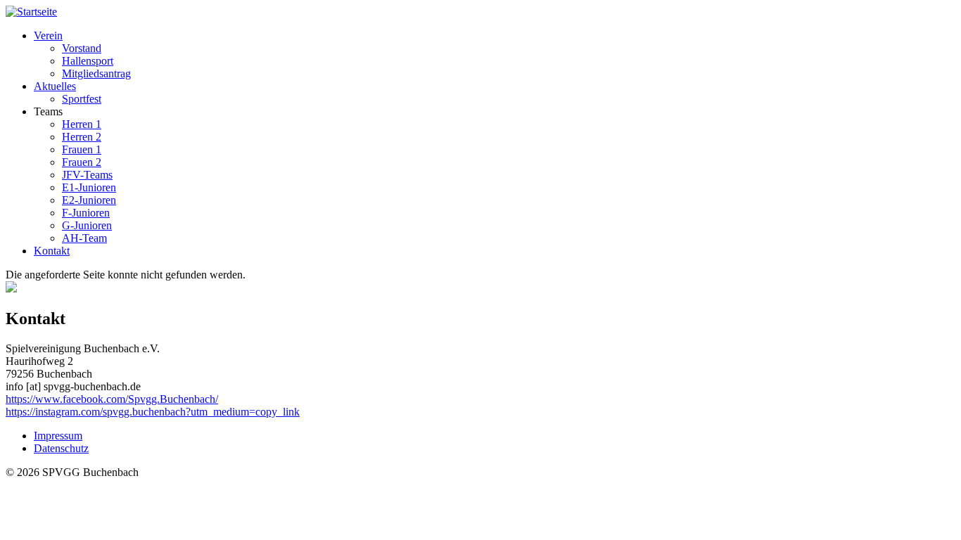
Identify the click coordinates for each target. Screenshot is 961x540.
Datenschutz (61, 448)
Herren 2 (81, 137)
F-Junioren (86, 213)
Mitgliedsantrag (96, 73)
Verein (48, 35)
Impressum (58, 436)
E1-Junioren (89, 187)
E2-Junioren (89, 200)
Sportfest (81, 99)
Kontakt (52, 251)
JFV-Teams (87, 175)
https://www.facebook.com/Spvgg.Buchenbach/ (112, 399)
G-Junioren (87, 225)
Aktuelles (55, 86)
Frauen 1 (81, 149)
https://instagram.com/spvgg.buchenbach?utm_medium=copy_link (153, 412)
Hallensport (87, 61)
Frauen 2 (81, 162)
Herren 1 (81, 124)
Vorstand (81, 48)
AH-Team (84, 238)
